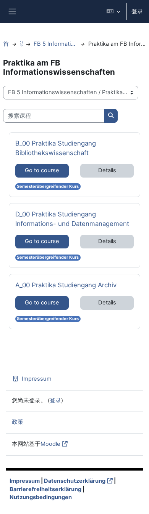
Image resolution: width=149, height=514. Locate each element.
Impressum (37, 378)
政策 (17, 421)
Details (107, 170)
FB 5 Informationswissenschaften (55, 43)
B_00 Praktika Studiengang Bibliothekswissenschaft (55, 148)
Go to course (42, 170)
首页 (6, 43)
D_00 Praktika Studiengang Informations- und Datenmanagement (72, 218)
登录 (137, 11)
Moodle (50, 443)
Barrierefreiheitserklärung (45, 489)
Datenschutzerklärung (74, 480)
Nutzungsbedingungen (41, 497)
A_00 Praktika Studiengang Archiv (66, 285)
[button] (113, 11)
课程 (21, 43)
